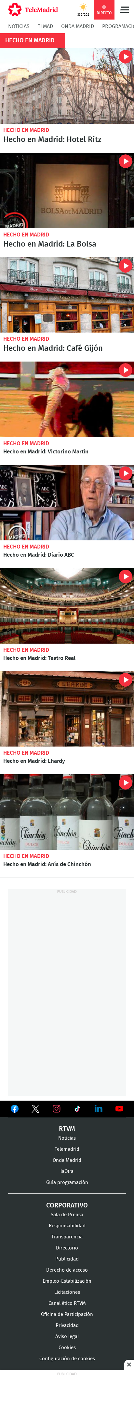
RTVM (67, 1129)
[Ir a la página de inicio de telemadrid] (33, 9)
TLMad (45, 26)
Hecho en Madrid (26, 130)
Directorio (67, 1248)
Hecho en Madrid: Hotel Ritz (67, 86)
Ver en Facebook (14, 1110)
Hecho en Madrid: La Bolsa (67, 190)
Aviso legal (67, 1336)
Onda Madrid (77, 26)
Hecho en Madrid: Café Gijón (67, 295)
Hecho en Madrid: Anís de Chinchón (67, 812)
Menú (124, 10)
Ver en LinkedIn (98, 1108)
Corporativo (67, 1205)
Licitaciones (67, 1292)
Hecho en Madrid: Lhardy (67, 709)
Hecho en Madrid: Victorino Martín (67, 399)
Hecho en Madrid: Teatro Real (67, 606)
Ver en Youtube (119, 1108)
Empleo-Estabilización (67, 1281)
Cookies (67, 1347)
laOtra (67, 1171)
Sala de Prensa (67, 1214)
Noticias (19, 26)
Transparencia (67, 1236)
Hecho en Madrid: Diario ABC (67, 502)
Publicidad (67, 1259)
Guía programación (67, 1182)
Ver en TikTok (77, 1110)
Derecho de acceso (67, 1270)
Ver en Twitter (35, 1110)
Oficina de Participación (67, 1314)
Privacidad (67, 1325)
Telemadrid (67, 1149)
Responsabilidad (67, 1225)
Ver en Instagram (56, 1108)
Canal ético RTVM (67, 1303)
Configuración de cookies (67, 1358)
